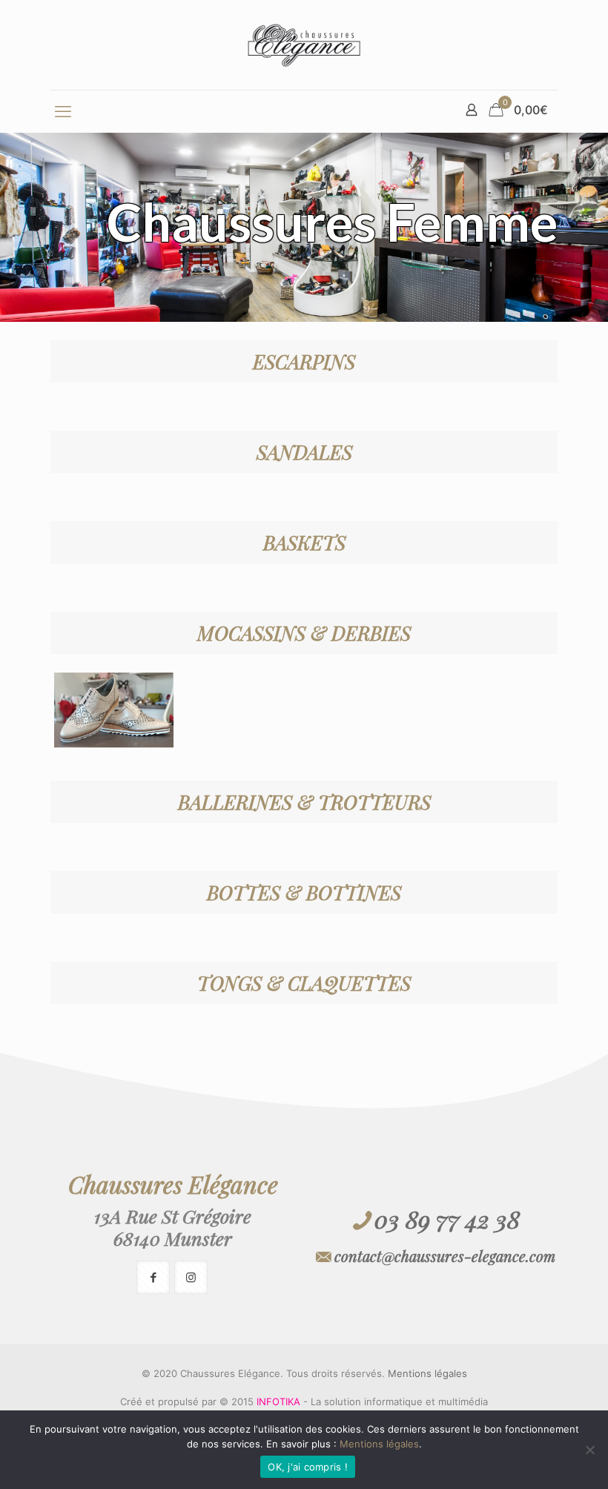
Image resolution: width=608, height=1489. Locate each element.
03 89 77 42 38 (447, 1219)
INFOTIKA (278, 1401)
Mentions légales (427, 1373)
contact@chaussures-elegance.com (444, 1256)
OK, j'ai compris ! (308, 1467)
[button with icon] (153, 1277)
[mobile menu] (63, 111)
